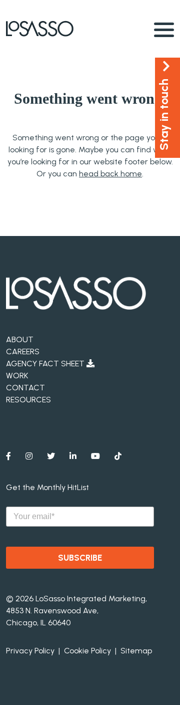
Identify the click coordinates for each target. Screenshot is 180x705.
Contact (25, 387)
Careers (23, 351)
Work (17, 375)
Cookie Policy (87, 650)
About (20, 339)
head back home (110, 173)
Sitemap (136, 650)
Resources (28, 399)
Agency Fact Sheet (46, 363)
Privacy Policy (30, 650)
